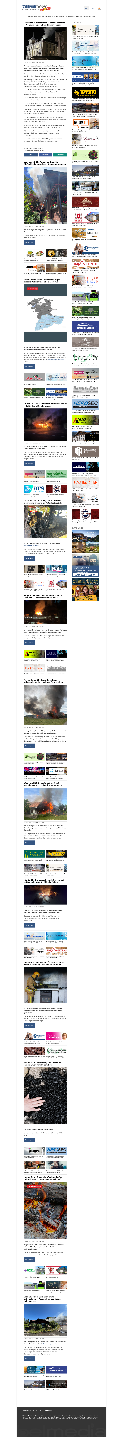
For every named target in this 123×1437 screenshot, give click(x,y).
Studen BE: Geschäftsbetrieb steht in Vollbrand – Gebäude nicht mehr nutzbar (45, 405)
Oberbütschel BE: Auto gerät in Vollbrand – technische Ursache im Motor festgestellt (43, 502)
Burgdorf (48, 16)
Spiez (81, 16)
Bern (39, 16)
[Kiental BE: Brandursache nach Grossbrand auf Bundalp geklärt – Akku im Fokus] (45, 895)
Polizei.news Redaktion (38, 62)
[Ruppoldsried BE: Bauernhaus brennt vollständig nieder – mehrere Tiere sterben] (45, 705)
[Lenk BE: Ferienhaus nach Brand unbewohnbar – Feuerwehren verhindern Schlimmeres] (45, 1320)
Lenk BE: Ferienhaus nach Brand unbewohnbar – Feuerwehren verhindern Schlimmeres (42, 1299)
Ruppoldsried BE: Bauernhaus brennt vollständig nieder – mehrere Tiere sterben (43, 681)
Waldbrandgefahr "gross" (56, 359)
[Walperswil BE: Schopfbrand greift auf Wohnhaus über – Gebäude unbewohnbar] (45, 804)
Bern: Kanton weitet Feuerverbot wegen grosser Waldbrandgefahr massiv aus (42, 281)
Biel (43, 16)
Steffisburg (87, 16)
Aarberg (30, 16)
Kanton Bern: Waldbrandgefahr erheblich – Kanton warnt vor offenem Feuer (43, 1064)
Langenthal (63, 16)
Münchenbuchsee (73, 16)
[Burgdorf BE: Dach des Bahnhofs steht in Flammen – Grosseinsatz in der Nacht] (45, 612)
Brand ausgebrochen (50, 1344)
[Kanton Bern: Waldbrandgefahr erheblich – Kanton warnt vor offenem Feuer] (45, 1095)
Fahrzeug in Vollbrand (31, 545)
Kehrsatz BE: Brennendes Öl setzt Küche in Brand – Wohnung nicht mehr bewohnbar (44, 963)
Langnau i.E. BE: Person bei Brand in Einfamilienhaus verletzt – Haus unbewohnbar (45, 163)
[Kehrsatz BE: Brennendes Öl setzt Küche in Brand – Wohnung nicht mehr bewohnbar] (45, 985)
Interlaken (55, 16)
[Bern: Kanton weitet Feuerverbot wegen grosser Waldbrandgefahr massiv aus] (45, 313)
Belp (35, 16)
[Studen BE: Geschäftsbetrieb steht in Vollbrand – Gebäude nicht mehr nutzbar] (45, 424)
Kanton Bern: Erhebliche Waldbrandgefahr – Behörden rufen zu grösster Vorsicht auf (44, 1178)
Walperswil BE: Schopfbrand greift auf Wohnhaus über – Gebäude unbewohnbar (43, 784)
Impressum (27, 1410)
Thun (93, 16)
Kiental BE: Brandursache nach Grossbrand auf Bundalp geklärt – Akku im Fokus (44, 881)
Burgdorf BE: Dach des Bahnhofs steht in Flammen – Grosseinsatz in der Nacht (43, 596)
